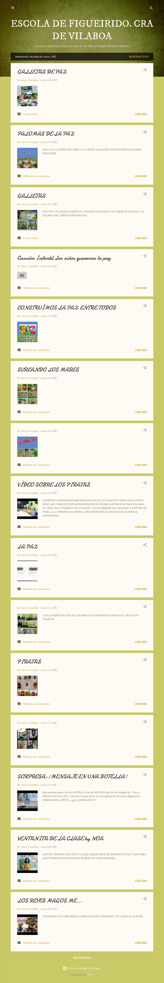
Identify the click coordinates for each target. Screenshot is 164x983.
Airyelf (90, 975)
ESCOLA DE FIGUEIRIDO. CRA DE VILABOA (82, 30)
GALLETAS (31, 196)
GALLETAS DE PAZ (42, 72)
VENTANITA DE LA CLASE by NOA (60, 838)
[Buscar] (151, 9)
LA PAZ (27, 547)
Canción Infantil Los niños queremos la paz (64, 258)
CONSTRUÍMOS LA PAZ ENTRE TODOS (66, 308)
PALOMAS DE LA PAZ (45, 134)
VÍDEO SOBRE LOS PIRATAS (53, 485)
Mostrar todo (139, 56)
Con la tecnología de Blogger (84, 968)
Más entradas (82, 957)
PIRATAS (29, 662)
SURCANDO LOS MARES (48, 370)
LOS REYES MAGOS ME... (49, 901)
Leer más (141, 114)
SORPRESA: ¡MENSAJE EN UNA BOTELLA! (72, 776)
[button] (145, 70)
